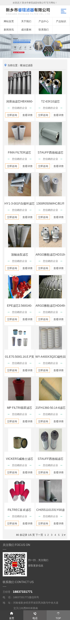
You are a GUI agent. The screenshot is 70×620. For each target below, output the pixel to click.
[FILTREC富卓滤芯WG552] (19, 491)
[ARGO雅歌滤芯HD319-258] (50, 235)
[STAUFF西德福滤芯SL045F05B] (50, 440)
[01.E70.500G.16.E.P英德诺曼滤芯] (19, 338)
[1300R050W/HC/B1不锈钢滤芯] (50, 184)
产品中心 (44, 21)
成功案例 (26, 29)
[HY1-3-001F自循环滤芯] (19, 184)
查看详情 (27, 115)
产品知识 (61, 21)
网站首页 (9, 21)
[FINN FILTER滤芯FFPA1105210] (19, 133)
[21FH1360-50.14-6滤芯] (50, 389)
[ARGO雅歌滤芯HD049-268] (50, 287)
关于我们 (26, 21)
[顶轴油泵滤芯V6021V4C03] (19, 235)
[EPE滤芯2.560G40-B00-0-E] (19, 287)
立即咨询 (12, 115)
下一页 (39, 534)
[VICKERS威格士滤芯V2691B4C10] (19, 440)
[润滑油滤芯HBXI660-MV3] (19, 82)
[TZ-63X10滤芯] (50, 82)
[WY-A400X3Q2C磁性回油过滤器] (50, 338)
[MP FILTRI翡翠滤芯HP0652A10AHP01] (19, 389)
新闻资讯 (9, 29)
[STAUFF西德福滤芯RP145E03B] (50, 133)
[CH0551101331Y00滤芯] (50, 491)
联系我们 (44, 29)
